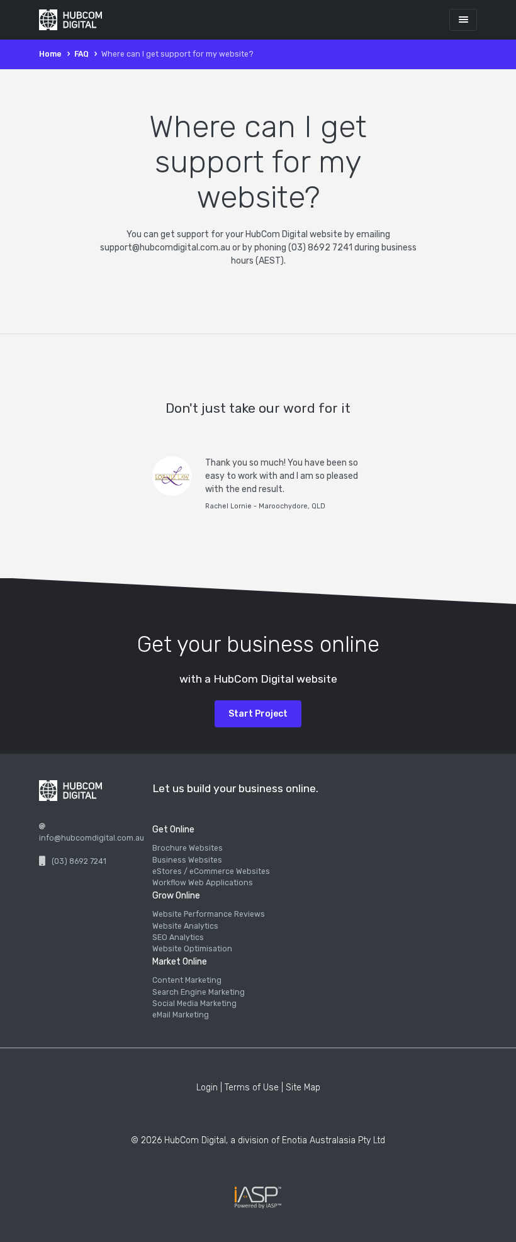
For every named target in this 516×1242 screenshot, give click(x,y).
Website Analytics (185, 926)
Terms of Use (252, 1087)
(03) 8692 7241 (79, 861)
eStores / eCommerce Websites (211, 871)
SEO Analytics (178, 937)
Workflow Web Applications (202, 882)
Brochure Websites (187, 848)
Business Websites (187, 860)
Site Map (303, 1087)
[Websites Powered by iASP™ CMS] (258, 1198)
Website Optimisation (192, 948)
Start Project (258, 713)
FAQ (81, 54)
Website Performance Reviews (208, 914)
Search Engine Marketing (198, 992)
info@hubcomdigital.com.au (91, 838)
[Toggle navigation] (463, 20)
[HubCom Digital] (70, 20)
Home (50, 54)
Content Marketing (187, 980)
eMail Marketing (180, 1014)
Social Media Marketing (194, 1003)
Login (207, 1087)
